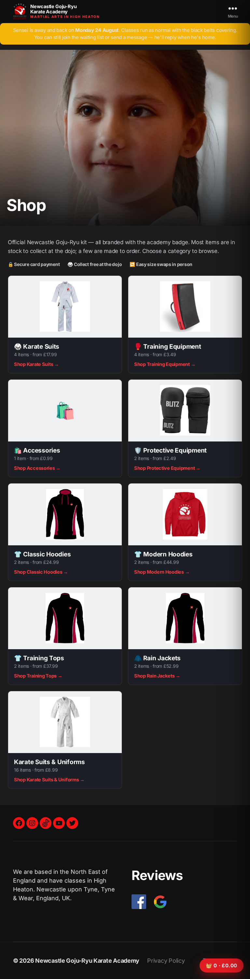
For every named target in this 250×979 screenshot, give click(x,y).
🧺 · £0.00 (222, 965)
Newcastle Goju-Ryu (53, 9)
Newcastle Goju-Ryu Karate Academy (87, 960)
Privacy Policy (166, 960)
